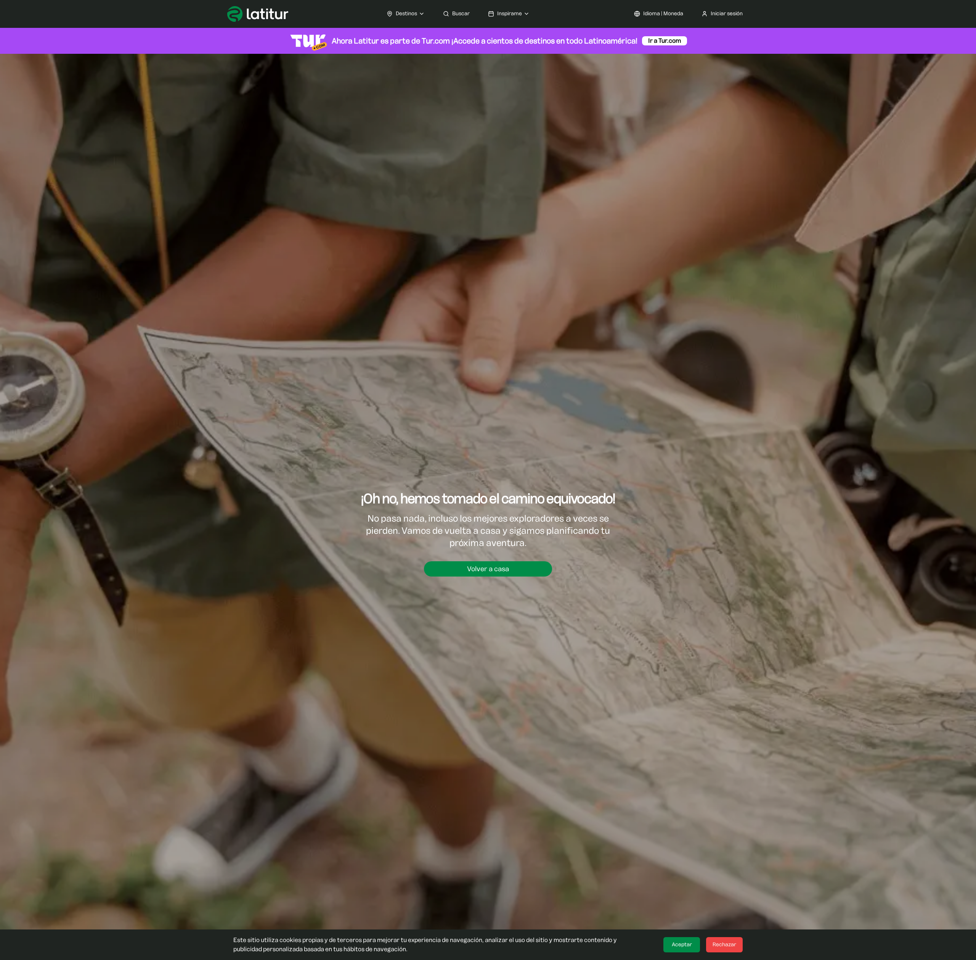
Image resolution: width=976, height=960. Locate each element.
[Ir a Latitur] (257, 14)
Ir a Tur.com (664, 40)
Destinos (406, 13)
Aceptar (682, 944)
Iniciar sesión (727, 13)
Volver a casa (488, 569)
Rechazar (724, 944)
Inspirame (509, 13)
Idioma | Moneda (663, 13)
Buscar (461, 13)
